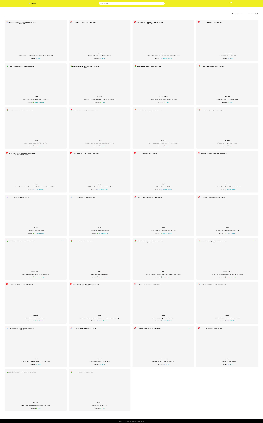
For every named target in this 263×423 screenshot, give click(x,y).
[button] (255, 14)
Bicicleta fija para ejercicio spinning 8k (227, 143)
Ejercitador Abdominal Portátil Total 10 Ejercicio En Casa (35, 405)
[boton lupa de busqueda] (163, 3)
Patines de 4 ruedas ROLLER (99, 405)
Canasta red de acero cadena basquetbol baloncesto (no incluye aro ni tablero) (35, 187)
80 (250, 13)
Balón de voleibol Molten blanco (99, 274)
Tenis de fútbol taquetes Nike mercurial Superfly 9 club (99, 143)
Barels (167, 145)
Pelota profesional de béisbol (163, 187)
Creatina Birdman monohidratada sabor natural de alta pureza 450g (35, 55)
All (252, 13)
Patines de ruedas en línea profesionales (227, 99)
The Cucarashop (39, 145)
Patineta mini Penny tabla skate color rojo (163, 361)
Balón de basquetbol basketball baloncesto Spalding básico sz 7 (163, 55)
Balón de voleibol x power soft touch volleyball (163, 230)
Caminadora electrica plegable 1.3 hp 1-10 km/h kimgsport (163, 143)
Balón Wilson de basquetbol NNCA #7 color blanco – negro (227, 274)
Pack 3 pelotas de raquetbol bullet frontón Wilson (100, 187)
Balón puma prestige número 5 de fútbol (163, 318)
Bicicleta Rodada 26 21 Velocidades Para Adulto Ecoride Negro (99, 99)
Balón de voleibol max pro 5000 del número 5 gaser (35, 274)
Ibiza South (103, 145)
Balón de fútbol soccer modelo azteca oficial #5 (227, 318)
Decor (39, 58)
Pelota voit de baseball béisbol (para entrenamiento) (227, 187)
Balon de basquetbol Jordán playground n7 (35, 143)
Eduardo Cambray (167, 58)
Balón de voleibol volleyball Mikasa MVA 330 (227, 230)
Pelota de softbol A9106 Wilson (36, 230)
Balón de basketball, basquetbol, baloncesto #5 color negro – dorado (163, 274)
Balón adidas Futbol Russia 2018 (227, 55)
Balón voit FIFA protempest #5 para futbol (36, 318)
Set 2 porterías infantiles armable (227, 361)
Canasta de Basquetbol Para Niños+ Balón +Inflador (163, 99)
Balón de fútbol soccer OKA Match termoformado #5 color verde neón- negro (99, 318)
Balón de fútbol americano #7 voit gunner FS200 (35, 99)
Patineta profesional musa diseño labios (99, 361)
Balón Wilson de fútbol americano (100, 230)
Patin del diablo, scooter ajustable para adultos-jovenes (35, 361)
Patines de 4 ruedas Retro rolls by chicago (99, 55)
